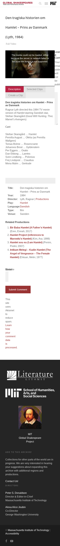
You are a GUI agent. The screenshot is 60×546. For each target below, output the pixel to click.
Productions (42, 199)
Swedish (25, 206)
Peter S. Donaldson (16, 493)
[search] (40, 3)
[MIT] (53, 3)
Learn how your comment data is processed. (11, 336)
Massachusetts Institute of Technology (28, 530)
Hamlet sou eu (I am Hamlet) (26, 242)
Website (9, 269)
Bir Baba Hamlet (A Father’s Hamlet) (31, 227)
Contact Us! (11, 481)
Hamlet (24, 203)
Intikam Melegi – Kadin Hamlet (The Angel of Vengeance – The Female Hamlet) (30, 254)
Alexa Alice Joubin (15, 507)
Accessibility (12, 533)
